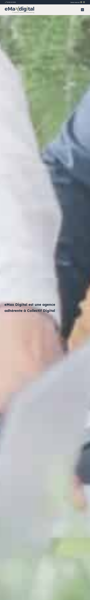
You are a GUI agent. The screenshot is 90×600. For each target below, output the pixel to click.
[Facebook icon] (81, 2)
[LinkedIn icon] (84, 2)
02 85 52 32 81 (11, 2)
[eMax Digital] (19, 9)
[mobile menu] (82, 9)
